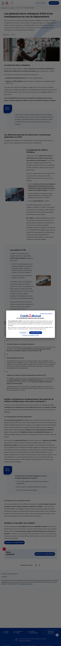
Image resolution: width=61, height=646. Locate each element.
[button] (35, 332)
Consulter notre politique (30, 335)
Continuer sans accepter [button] (46, 313)
